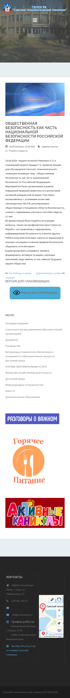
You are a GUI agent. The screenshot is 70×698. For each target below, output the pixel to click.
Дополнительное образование (22, 397)
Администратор (50, 146)
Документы (11, 339)
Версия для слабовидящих (38, 292)
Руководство (12, 345)
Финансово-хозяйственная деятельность (28, 372)
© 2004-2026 (51, 692)
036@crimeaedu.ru (22, 614)
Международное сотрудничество (24, 384)
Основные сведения (16, 323)
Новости (23, 150)
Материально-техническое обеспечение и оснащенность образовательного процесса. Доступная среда (30, 356)
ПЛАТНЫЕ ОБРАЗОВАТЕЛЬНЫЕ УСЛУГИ (26, 366)
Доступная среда (15, 378)
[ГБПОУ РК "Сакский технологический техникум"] (35, 9)
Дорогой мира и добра (49, 273)
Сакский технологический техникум (23, 692)
